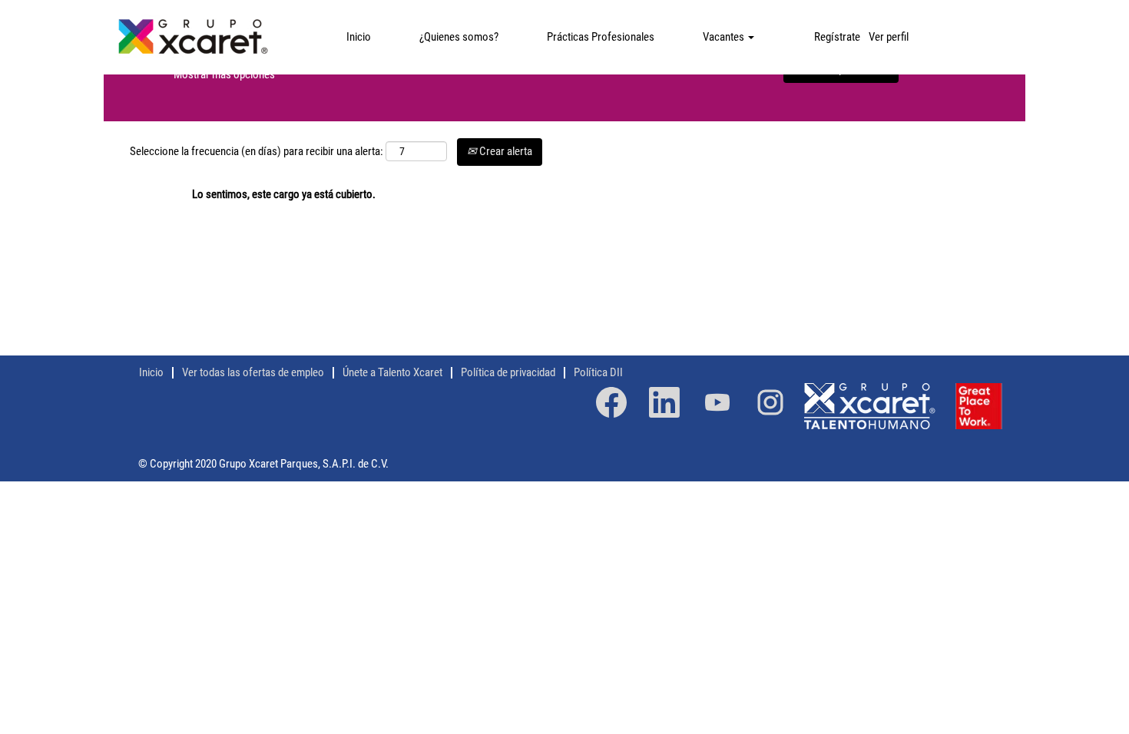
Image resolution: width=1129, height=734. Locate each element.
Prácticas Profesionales (600, 37)
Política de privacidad (508, 372)
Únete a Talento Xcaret (392, 372)
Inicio (358, 37)
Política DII (598, 372)
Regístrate (837, 37)
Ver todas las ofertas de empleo (253, 372)
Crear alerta (504, 151)
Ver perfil (889, 37)
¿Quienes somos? (458, 37)
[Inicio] (192, 37)
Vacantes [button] (725, 37)
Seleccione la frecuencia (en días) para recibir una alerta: (256, 151)
